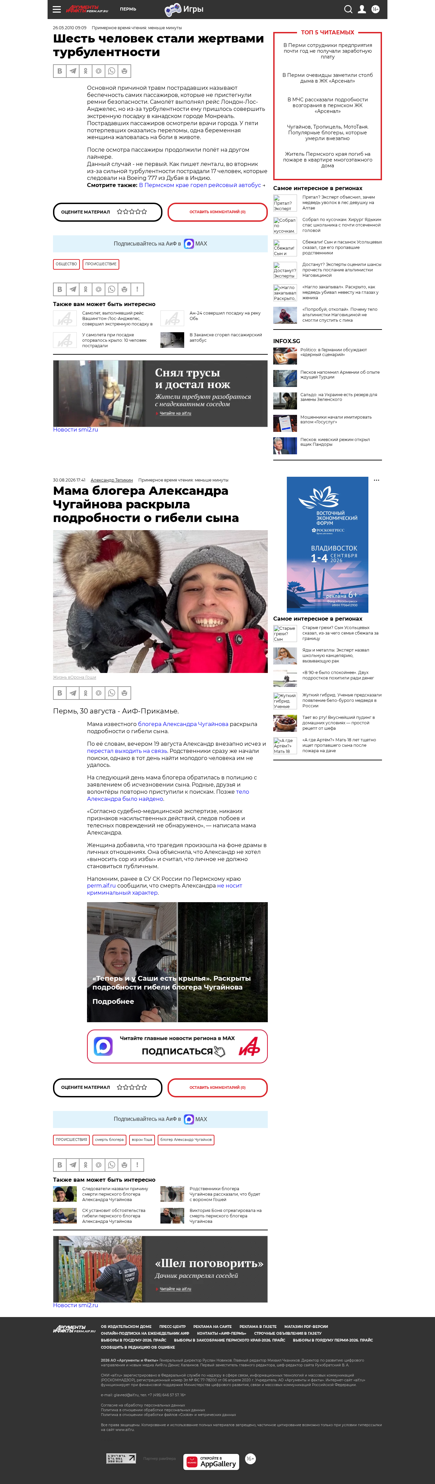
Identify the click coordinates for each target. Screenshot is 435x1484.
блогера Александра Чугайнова (183, 724)
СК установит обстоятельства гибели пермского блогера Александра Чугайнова (113, 1216)
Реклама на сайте (212, 1327)
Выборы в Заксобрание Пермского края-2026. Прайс (229, 1340)
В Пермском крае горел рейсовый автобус (200, 185)
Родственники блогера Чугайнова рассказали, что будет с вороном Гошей (225, 1194)
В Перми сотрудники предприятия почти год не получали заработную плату (327, 51)
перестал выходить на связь (127, 751)
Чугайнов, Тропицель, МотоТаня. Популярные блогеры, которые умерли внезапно (327, 132)
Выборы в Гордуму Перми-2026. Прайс (333, 1340)
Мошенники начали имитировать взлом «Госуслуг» (336, 419)
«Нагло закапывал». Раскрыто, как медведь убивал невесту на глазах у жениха (340, 292)
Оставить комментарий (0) (218, 212)
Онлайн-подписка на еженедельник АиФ (145, 1333)
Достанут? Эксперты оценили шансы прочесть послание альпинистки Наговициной (341, 270)
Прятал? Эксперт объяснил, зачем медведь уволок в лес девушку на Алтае (338, 202)
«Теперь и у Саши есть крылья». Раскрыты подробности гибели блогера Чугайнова (171, 982)
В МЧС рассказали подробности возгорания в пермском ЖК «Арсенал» (328, 105)
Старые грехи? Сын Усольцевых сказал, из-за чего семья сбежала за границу (340, 633)
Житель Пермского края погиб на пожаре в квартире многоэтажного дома (327, 160)
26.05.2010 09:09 (69, 27)
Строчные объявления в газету (287, 1333)
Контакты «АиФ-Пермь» (221, 1333)
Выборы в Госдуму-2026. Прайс (133, 1340)
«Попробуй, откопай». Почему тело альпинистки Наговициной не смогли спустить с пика (340, 315)
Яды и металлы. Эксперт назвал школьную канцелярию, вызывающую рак (335, 655)
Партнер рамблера (159, 1458)
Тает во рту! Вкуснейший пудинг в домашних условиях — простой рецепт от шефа (338, 723)
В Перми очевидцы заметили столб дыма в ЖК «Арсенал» (327, 78)
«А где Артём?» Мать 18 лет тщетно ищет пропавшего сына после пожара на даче (339, 745)
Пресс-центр (172, 1327)
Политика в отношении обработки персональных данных (153, 1410)
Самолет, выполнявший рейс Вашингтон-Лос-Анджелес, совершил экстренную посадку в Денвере (103, 321)
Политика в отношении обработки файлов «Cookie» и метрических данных (168, 1415)
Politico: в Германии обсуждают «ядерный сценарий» (333, 352)
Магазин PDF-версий (306, 1327)
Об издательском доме (126, 1327)
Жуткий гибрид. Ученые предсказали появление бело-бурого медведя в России (342, 700)
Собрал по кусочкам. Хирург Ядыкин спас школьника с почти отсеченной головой (341, 225)
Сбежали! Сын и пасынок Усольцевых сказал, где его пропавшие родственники (342, 247)
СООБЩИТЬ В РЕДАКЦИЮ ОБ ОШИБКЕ (138, 1347)
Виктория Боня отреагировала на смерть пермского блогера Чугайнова (226, 1216)
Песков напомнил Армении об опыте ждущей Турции (340, 375)
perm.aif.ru (101, 885)
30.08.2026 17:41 (69, 480)
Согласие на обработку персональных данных (143, 1405)
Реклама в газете (258, 1327)
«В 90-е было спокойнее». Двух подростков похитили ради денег (338, 675)
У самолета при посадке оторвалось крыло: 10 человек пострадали (114, 340)
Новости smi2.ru (75, 429)
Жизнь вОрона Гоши (74, 677)
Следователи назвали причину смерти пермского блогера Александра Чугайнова (115, 1194)
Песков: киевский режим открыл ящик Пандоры (335, 442)
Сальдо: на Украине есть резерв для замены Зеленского (338, 397)
